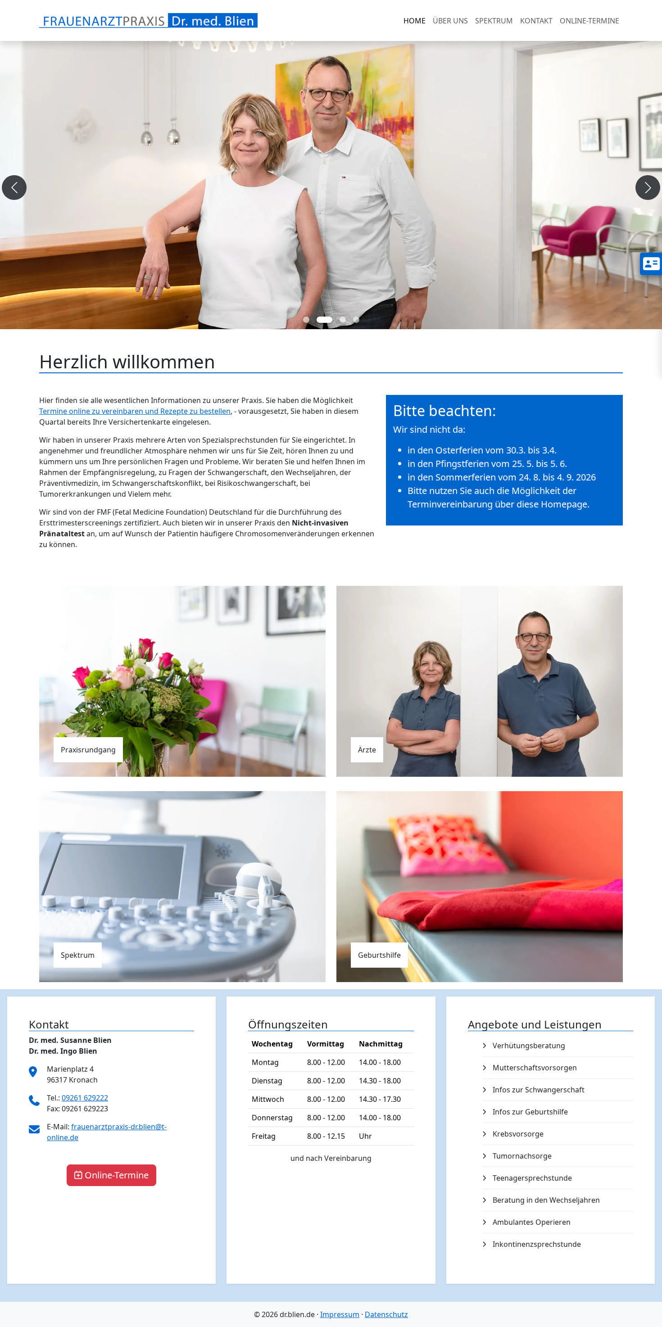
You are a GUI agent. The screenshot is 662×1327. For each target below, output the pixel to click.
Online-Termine (117, 1175)
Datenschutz (386, 1314)
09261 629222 (85, 1098)
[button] (14, 187)
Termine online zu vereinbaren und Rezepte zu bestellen (135, 411)
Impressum (339, 1314)
